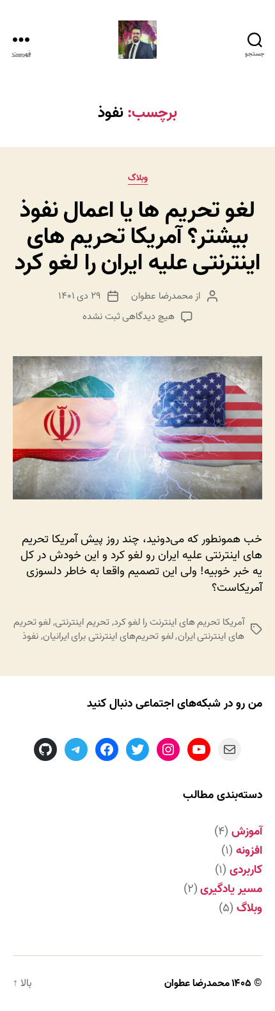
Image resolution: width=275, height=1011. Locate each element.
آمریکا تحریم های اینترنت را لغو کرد (179, 622)
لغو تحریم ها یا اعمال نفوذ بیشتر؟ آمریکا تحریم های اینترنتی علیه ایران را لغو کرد (138, 236)
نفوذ (30, 636)
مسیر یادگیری (231, 889)
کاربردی (246, 870)
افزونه (249, 851)
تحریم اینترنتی (82, 622)
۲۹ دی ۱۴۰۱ (80, 296)
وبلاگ (138, 179)
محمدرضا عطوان (162, 296)
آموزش (247, 831)
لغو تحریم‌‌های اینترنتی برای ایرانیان (108, 636)
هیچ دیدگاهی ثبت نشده (128, 316)
